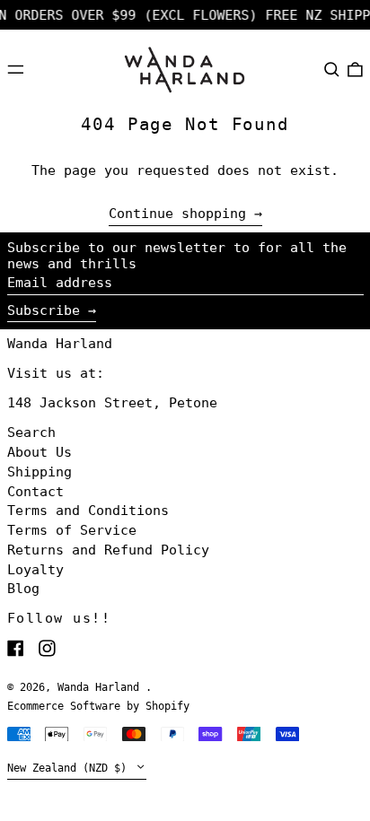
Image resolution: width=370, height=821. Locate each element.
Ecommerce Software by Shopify (98, 706)
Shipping (39, 472)
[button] (331, 69)
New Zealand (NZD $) (70, 768)
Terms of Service (72, 530)
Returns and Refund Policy (108, 550)
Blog (23, 589)
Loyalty (35, 570)
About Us (39, 452)
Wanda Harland (59, 344)
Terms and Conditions (88, 510)
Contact (35, 492)
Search (31, 432)
